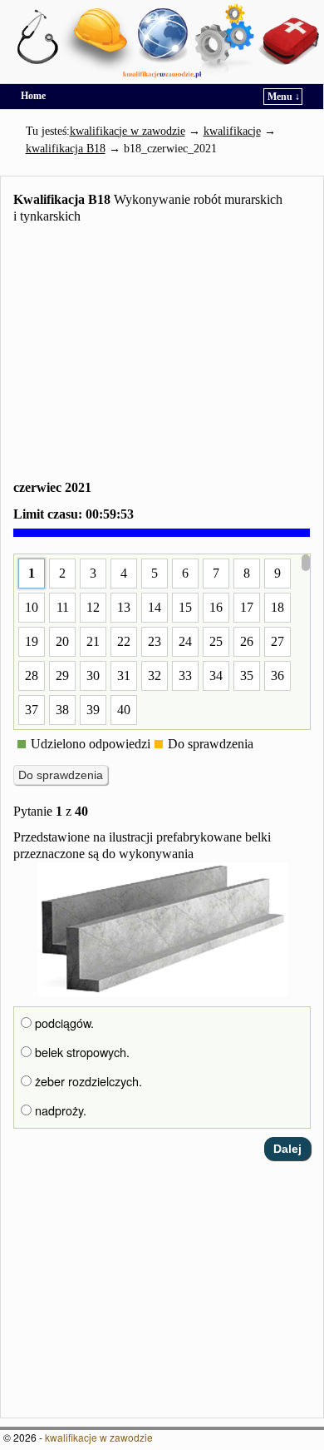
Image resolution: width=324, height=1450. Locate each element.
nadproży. (59, 1110)
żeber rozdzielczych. (87, 1081)
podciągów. (63, 1023)
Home (33, 96)
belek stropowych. (81, 1052)
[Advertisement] (162, 355)
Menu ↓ (284, 96)
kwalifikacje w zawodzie (99, 1437)
